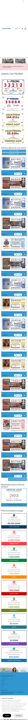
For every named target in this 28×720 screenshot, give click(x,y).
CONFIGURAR (14, 709)
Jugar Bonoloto (14, 610)
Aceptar (7, 715)
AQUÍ (17, 711)
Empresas (3, 683)
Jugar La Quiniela (14, 593)
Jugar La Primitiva (14, 560)
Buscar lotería (14, 150)
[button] (2, 62)
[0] (23, 28)
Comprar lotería (4, 679)
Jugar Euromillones (14, 526)
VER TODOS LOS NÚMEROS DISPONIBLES (17, 479)
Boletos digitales (4, 684)
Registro (2, 686)
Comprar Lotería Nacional (14, 660)
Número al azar (15, 153)
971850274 (4, 695)
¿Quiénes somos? (4, 678)
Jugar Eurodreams (14, 643)
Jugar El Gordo (14, 543)
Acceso (18, 28)
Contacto (3, 681)
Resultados (3, 680)
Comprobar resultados (14, 504)
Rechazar (18, 715)
